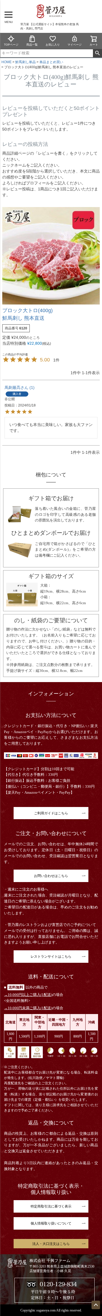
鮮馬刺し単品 (25, 62)
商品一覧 (32, 44)
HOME (6, 62)
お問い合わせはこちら (51, 876)
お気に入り (53, 44)
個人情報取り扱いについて (51, 1223)
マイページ (74, 44)
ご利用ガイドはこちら (51, 813)
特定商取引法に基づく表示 (51, 1206)
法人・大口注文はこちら (51, 1244)
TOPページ (11, 44)
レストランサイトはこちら (51, 957)
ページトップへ (96, 1305)
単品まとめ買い (51, 62)
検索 (97, 53)
